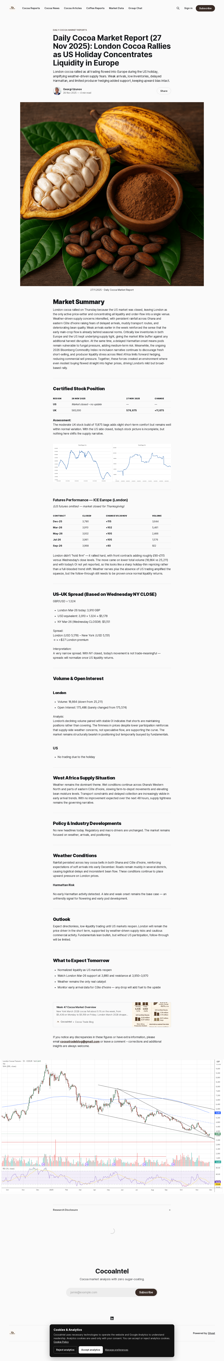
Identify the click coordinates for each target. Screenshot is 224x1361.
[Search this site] (178, 8)
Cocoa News (51, 8)
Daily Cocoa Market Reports (70, 30)
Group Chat (135, 8)
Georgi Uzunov (72, 89)
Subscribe (205, 8)
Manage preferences (116, 1349)
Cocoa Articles (73, 8)
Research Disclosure (65, 1209)
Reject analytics (65, 1349)
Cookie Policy (61, 1341)
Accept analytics (90, 1349)
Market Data (116, 8)
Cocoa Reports (31, 8)
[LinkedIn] (112, 1318)
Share (163, 90)
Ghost (211, 1333)
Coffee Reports (95, 8)
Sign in (188, 8)
